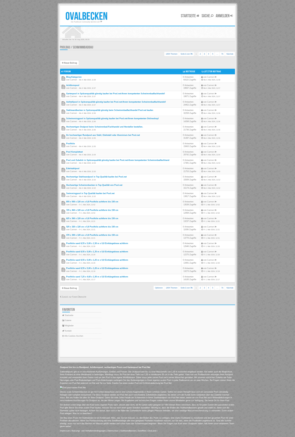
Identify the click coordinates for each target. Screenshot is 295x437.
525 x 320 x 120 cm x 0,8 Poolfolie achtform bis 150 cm (92, 227)
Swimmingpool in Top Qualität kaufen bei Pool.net (90, 193)
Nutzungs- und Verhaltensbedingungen (89, 431)
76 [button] (222, 54)
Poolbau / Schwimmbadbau (76, 47)
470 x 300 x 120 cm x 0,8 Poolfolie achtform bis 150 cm (92, 235)
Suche (206, 15)
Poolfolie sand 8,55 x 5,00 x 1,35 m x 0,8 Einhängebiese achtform (97, 251)
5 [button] (212, 54)
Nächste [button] (229, 54)
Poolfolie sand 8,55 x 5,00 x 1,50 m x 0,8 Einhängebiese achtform (97, 243)
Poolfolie (70, 143)
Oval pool (152, 431)
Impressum (65, 431)
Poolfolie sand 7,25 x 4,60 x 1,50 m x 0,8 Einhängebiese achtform (97, 277)
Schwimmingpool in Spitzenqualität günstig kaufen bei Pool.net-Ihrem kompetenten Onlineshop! (112, 118)
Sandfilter (142, 431)
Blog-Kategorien (74, 77)
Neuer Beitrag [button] (70, 63)
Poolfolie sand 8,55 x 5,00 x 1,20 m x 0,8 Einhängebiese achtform (97, 268)
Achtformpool (72, 85)
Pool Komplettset (74, 152)
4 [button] (208, 54)
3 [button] (204, 54)
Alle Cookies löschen (73, 336)
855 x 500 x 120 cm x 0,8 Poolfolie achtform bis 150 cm (92, 202)
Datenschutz (113, 431)
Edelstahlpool (72, 168)
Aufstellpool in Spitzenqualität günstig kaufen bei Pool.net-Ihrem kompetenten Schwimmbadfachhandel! (116, 102)
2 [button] (200, 54)
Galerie (67, 320)
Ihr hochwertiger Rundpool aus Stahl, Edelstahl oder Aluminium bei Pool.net (103, 135)
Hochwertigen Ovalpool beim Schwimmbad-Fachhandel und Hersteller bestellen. (104, 127)
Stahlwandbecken (128, 431)
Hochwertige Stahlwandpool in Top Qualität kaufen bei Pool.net (96, 177)
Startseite (188, 15)
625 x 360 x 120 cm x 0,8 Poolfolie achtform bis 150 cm (92, 218)
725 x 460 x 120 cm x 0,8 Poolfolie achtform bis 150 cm (92, 210)
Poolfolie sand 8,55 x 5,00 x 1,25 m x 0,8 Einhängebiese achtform (97, 260)
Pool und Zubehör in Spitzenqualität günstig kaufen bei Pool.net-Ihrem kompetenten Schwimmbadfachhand (117, 160)
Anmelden (223, 15)
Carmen (73, 80)
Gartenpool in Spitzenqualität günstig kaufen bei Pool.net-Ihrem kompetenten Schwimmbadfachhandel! (115, 93)
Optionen (159, 288)
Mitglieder (69, 325)
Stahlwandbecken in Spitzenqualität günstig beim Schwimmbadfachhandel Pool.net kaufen (109, 110)
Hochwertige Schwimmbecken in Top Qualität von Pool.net (94, 185)
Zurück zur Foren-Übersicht (73, 297)
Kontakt (68, 331)
